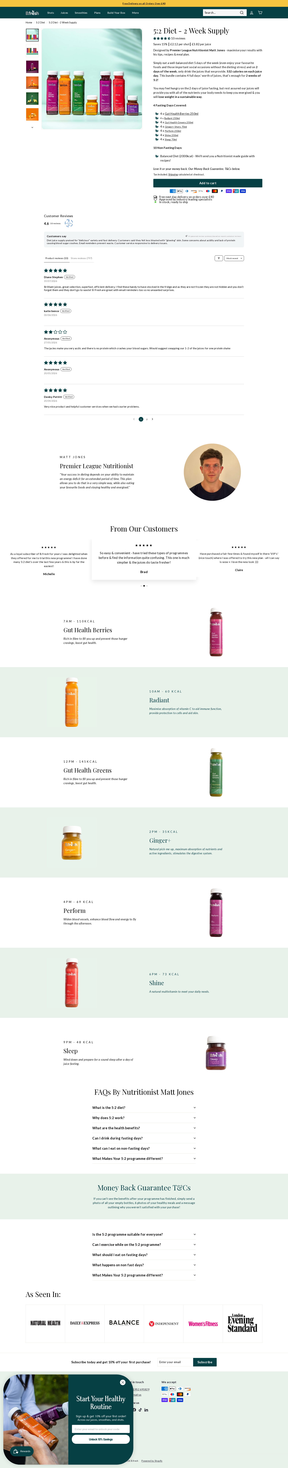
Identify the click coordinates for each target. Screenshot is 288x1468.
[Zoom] (92, 79)
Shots (50, 12)
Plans (97, 12)
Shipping (173, 174)
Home (29, 22)
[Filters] (219, 258)
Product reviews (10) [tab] (56, 258)
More (135, 12)
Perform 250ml (173, 130)
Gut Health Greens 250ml (179, 122)
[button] (162, 38)
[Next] (32, 126)
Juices (64, 12)
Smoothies (81, 12)
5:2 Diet (40, 22)
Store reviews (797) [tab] (81, 258)
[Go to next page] (153, 419)
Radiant (172, 118)
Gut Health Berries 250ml (181, 113)
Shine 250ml (171, 135)
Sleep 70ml (171, 139)
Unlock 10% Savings (101, 1439)
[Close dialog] (123, 1382)
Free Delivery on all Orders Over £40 (143, 3)
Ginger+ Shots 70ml (176, 126)
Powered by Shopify (152, 1460)
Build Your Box (116, 12)
